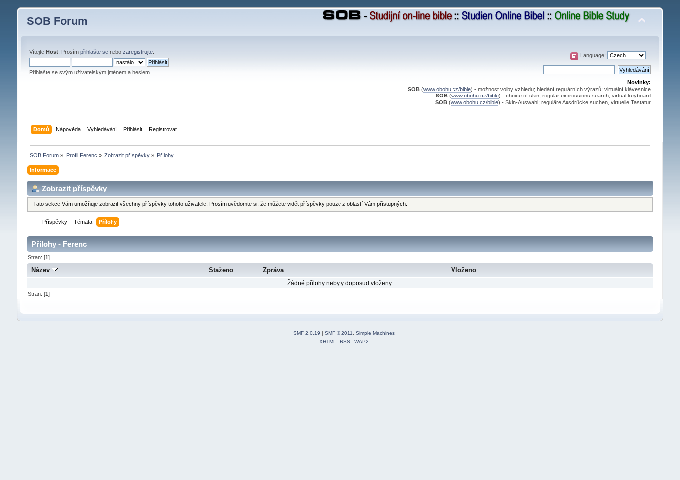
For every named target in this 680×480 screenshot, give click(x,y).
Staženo (221, 270)
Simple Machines (375, 333)
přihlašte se (94, 52)
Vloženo (463, 270)
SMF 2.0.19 (306, 333)
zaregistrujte (138, 52)
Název (41, 270)
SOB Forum (57, 21)
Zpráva (273, 270)
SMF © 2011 (339, 333)
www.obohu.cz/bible (447, 89)
